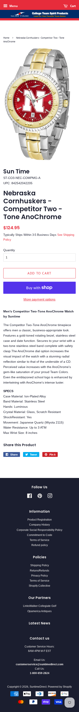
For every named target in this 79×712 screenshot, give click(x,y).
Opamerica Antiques (39, 611)
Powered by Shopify (60, 686)
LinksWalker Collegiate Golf (39, 605)
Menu (13, 6)
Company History (39, 524)
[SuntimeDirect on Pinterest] (39, 496)
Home (6, 37)
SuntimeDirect (38, 686)
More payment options (39, 299)
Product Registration (39, 519)
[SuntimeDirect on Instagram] (49, 496)
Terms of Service (39, 540)
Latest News (39, 623)
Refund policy (39, 545)
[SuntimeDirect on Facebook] (29, 496)
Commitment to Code (39, 535)
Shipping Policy (39, 565)
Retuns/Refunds (39, 570)
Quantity (9, 250)
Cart (72, 6)
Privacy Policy (39, 575)
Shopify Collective (39, 585)
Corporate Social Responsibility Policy (39, 530)
